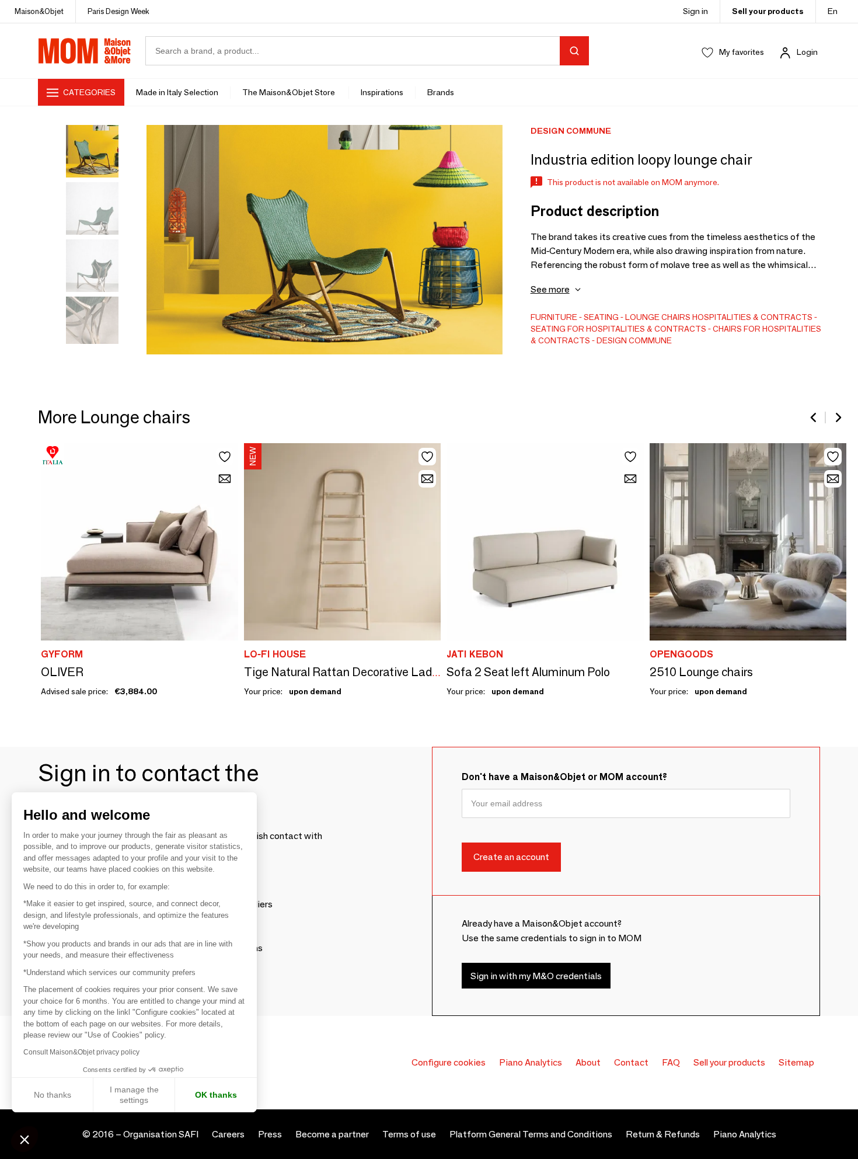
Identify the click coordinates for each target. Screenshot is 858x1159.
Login (807, 52)
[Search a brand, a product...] (574, 50)
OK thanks (216, 1094)
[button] (25, 1139)
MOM (84, 51)
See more (550, 289)
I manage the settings (134, 1095)
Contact (631, 1062)
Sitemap (796, 1062)
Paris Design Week (118, 11)
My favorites (741, 52)
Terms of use (409, 1134)
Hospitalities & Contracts (752, 317)
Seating (601, 317)
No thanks (52, 1094)
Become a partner (332, 1134)
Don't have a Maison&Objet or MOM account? (564, 776)
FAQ (671, 1062)
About (588, 1062)
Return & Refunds (663, 1134)
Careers (228, 1134)
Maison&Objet (39, 11)
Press (270, 1134)
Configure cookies (448, 1062)
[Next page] (837, 417)
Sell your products (768, 11)
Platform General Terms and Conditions (530, 1134)
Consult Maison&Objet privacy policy (81, 1052)
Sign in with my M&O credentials (536, 976)
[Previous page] (814, 417)
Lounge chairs (657, 317)
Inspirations (382, 92)
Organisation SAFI (160, 1134)
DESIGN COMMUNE (634, 340)
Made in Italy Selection (177, 92)
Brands (440, 92)
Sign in (695, 11)
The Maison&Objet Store (289, 92)
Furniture (554, 317)
